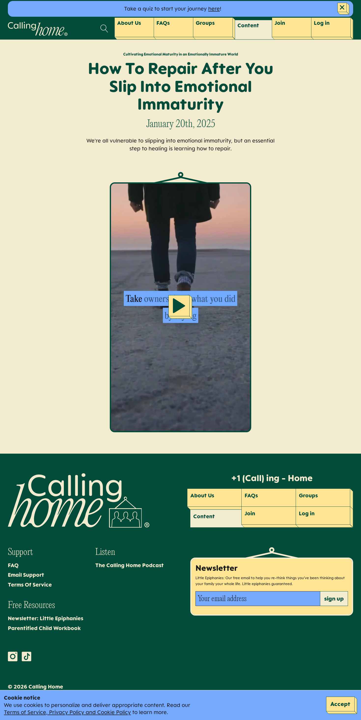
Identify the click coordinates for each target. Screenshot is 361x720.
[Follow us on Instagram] (13, 657)
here (214, 8)
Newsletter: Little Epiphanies (45, 618)
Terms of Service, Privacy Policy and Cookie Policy (67, 712)
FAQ (13, 565)
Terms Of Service (30, 584)
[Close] (343, 8)
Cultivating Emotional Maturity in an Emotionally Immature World (180, 54)
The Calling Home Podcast (129, 565)
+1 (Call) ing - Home (272, 478)
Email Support (26, 575)
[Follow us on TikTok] (26, 657)
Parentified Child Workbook (44, 628)
